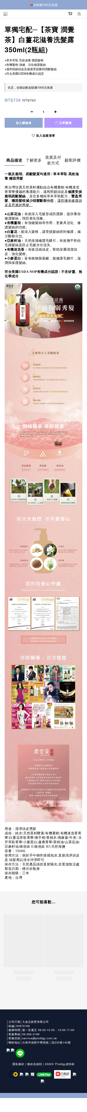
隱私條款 (18, 1064)
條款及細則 (34, 1064)
